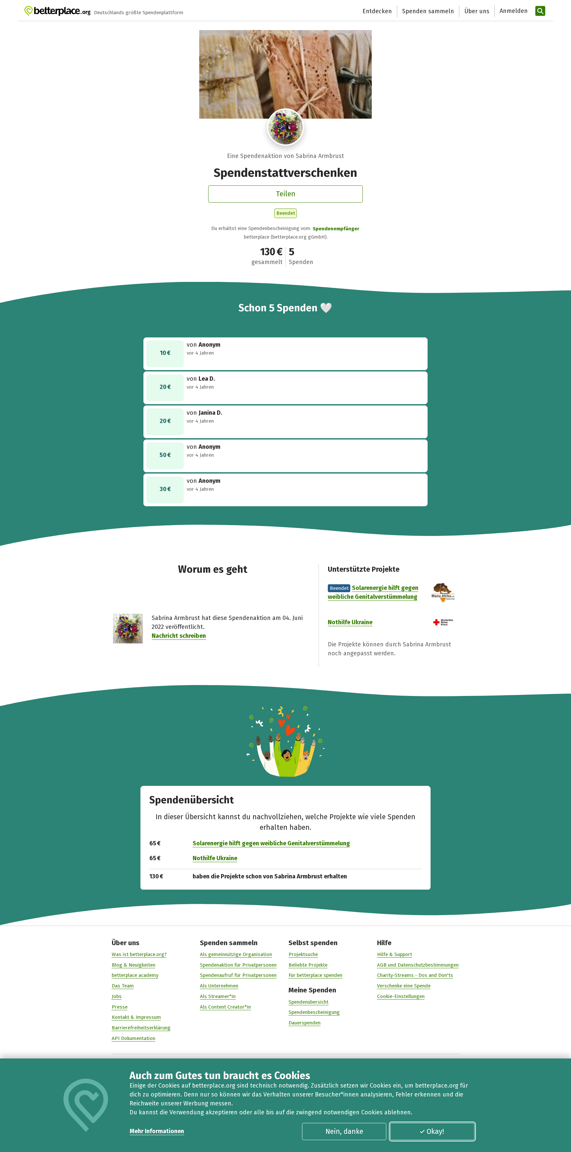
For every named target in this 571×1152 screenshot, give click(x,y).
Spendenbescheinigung (314, 1012)
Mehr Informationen (157, 1131)
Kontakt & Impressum (136, 1017)
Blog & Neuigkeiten (133, 965)
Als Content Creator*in (225, 1007)
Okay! (435, 1131)
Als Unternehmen (219, 986)
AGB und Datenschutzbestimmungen (418, 965)
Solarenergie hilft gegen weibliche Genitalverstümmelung (271, 843)
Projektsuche (303, 954)
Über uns (476, 11)
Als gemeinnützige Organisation (236, 954)
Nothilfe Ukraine (350, 622)
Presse (120, 1007)
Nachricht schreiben (179, 635)
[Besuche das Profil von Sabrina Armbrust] (285, 127)
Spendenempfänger (336, 229)
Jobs (117, 996)
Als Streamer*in (218, 996)
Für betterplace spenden (315, 975)
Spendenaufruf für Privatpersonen (238, 975)
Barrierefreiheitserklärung (141, 1028)
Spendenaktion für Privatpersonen (238, 965)
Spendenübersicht (308, 1002)
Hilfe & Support (394, 954)
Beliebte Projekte (307, 965)
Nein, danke (344, 1131)
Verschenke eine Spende (404, 986)
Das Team (123, 986)
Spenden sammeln (428, 11)
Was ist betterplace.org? (139, 954)
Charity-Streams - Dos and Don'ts (415, 975)
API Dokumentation (133, 1038)
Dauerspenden (304, 1023)
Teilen (285, 194)
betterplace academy (135, 975)
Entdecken (377, 11)
